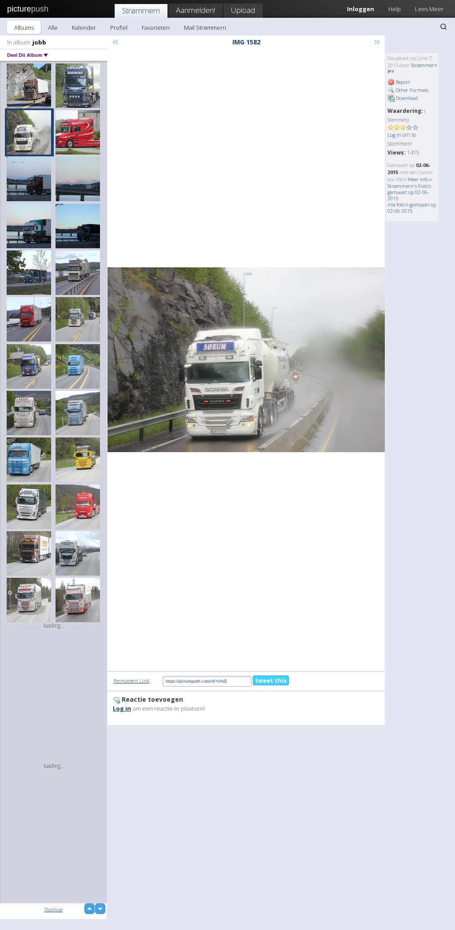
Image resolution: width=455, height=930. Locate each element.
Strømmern (141, 10)
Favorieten (156, 28)
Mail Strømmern (205, 28)
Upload (243, 10)
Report (402, 82)
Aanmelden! (195, 10)
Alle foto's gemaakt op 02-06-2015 (411, 207)
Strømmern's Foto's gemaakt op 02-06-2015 (409, 192)
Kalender (84, 28)
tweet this (271, 680)
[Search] (443, 27)
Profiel (119, 28)
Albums (24, 28)
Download (406, 98)
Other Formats (411, 90)
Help (394, 9)
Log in (394, 134)
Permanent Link (131, 680)
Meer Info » (419, 179)
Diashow (53, 909)
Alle (53, 28)
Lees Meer (429, 9)
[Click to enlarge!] (246, 359)
